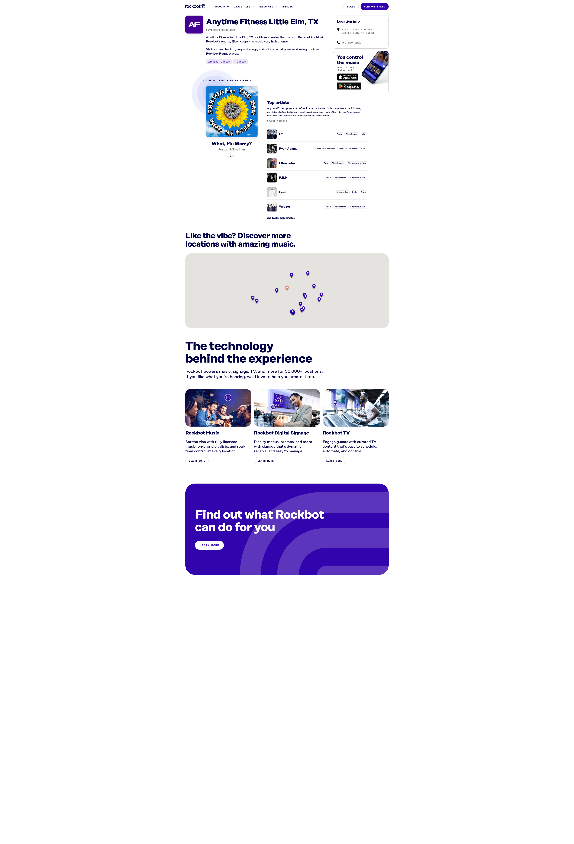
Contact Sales (374, 6)
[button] (287, 288)
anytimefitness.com (220, 30)
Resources (266, 6)
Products (219, 6)
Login (351, 6)
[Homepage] (195, 6)
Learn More (197, 461)
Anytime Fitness (219, 61)
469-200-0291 (351, 42)
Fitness (241, 61)
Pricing (287, 6)
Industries (242, 6)
